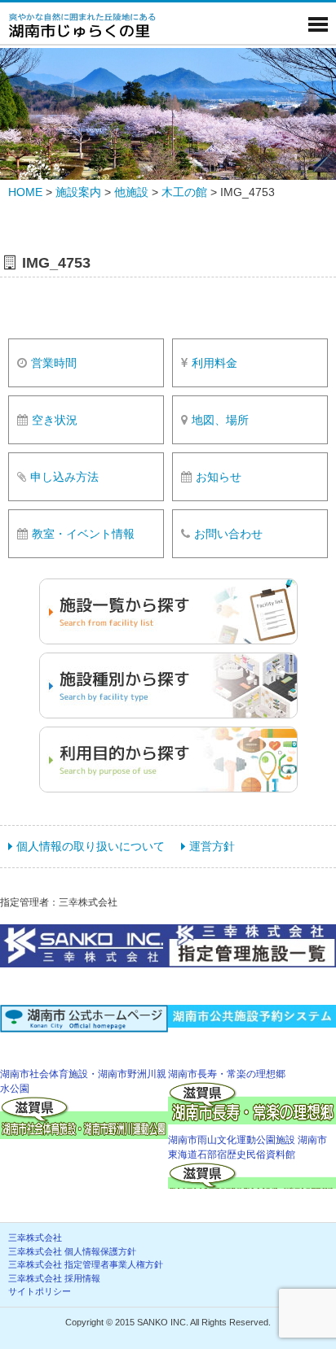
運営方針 (212, 846)
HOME (25, 192)
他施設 (131, 192)
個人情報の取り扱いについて (90, 846)
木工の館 (184, 192)
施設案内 (78, 192)
